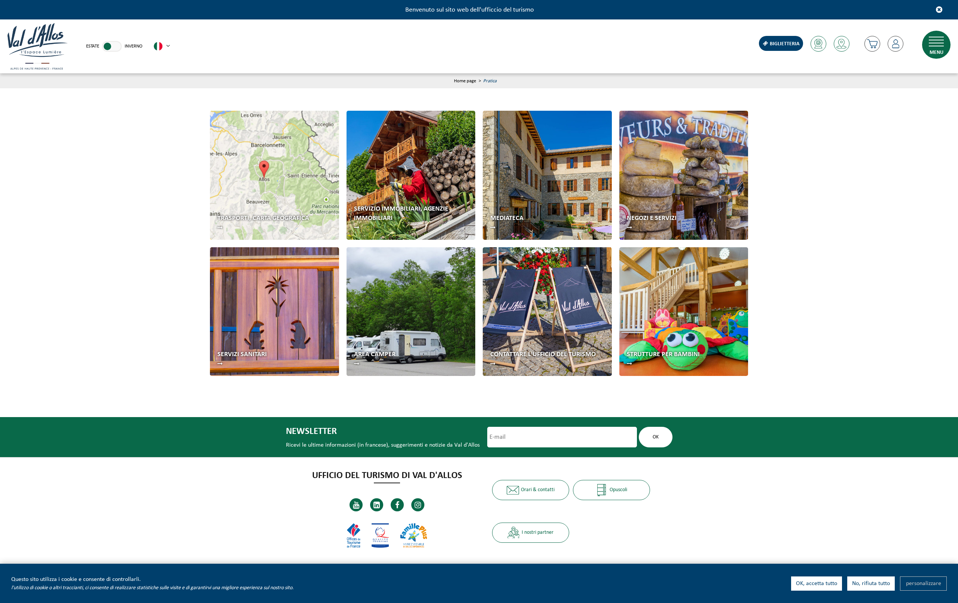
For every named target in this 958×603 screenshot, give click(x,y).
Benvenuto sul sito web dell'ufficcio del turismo (469, 9)
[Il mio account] (895, 44)
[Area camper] (411, 311)
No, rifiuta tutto (871, 584)
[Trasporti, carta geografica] (274, 175)
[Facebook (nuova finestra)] (397, 504)
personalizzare (923, 584)
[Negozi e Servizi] (683, 175)
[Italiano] (162, 46)
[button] (872, 44)
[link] (112, 46)
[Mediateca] (547, 175)
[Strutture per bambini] (683, 311)
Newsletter (311, 431)
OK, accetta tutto (816, 584)
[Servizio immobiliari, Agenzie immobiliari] (411, 175)
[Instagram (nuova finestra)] (417, 504)
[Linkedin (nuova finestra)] (376, 504)
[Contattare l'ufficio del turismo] (547, 311)
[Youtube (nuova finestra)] (356, 504)
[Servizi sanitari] (274, 311)
